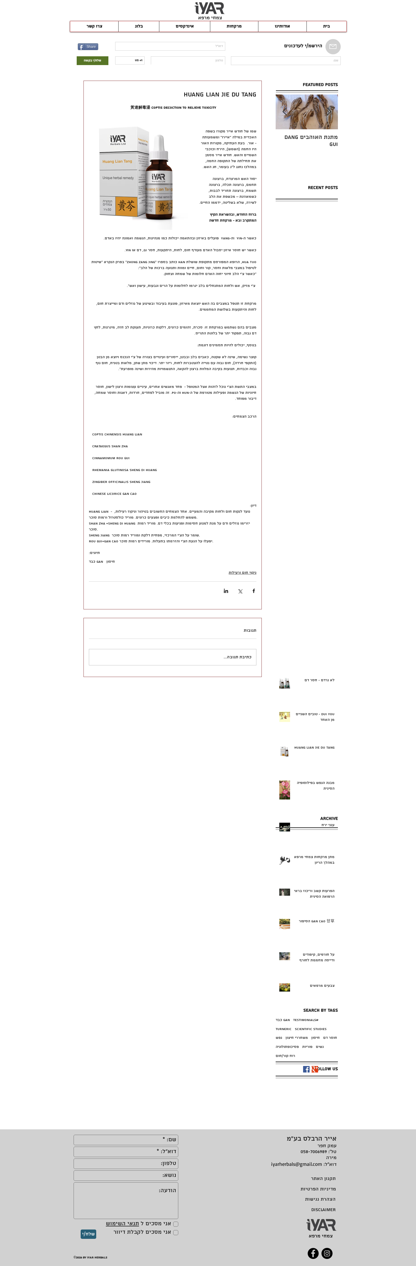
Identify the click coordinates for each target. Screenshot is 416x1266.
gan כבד (96, 561)
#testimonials (305, 1020)
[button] (184, 26)
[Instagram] (327, 1253)
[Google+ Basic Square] (315, 1069)
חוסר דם (330, 1037)
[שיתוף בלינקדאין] (226, 591)
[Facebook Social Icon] (306, 1069)
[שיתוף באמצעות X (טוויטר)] (240, 591)
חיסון (110, 561)
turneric (283, 1029)
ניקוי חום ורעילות (242, 572)
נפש (279, 1037)
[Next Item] (284, 112)
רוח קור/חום (285, 1056)
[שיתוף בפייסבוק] (253, 591)
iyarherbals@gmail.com (296, 1164)
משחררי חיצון (297, 1037)
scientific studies (311, 1029)
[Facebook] (313, 1253)
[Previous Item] (328, 112)
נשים (320, 1046)
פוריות (307, 1046)
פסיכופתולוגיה (287, 1046)
